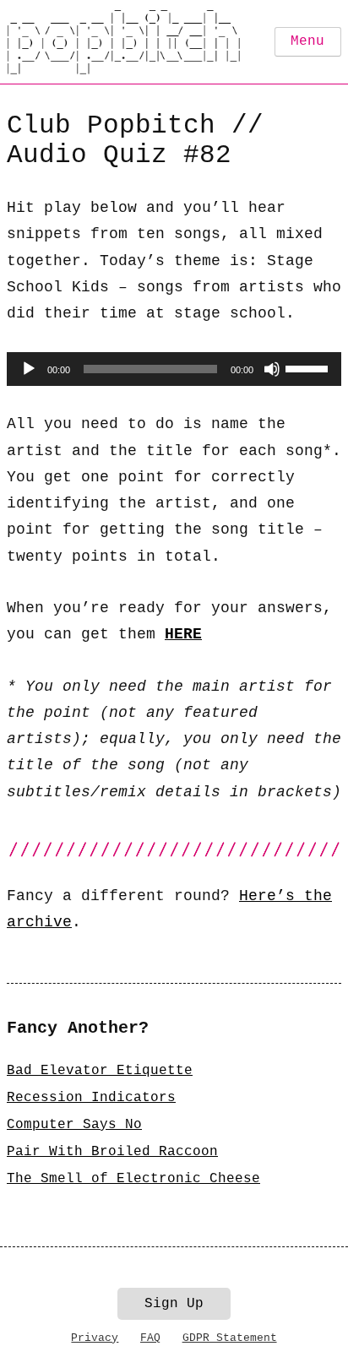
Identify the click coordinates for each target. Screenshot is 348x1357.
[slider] (309, 367)
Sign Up (174, 1303)
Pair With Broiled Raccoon (112, 1151)
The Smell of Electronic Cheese (133, 1178)
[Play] (28, 369)
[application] (174, 369)
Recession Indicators (91, 1097)
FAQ (150, 1338)
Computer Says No (74, 1124)
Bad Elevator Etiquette (100, 1070)
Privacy (94, 1338)
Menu (307, 41)
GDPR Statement (229, 1338)
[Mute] (272, 369)
